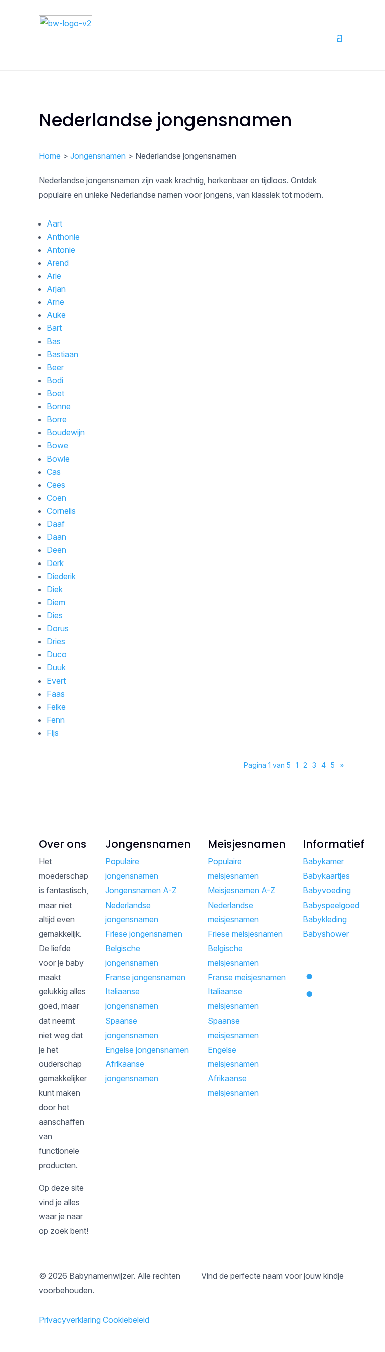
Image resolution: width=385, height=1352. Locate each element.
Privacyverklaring (70, 1320)
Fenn (56, 720)
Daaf (56, 524)
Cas (54, 472)
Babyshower (326, 934)
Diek (55, 589)
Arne (55, 302)
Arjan (56, 289)
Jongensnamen (98, 156)
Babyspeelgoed (331, 905)
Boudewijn (66, 432)
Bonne (59, 406)
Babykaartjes (326, 876)
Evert (56, 680)
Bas (54, 341)
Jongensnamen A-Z (141, 890)
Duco (57, 654)
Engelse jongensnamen (147, 1050)
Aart (54, 223)
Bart (54, 328)
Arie (54, 276)
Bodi (55, 380)
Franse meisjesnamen (247, 977)
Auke (56, 315)
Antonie (61, 250)
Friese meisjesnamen (245, 934)
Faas (56, 694)
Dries (56, 641)
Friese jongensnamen (143, 934)
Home (50, 156)
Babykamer (323, 861)
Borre (57, 419)
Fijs (53, 733)
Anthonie (63, 237)
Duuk (56, 667)
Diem (56, 602)
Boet (55, 393)
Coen (56, 498)
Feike (56, 707)
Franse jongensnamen (145, 977)
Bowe (57, 445)
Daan (56, 537)
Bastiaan (62, 354)
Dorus (58, 628)
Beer (55, 367)
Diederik (61, 576)
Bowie (58, 459)
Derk (55, 563)
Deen (56, 550)
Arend (58, 263)
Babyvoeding (327, 890)
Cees (56, 485)
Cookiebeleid (126, 1320)
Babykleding (325, 919)
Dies (55, 615)
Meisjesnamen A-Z (241, 890)
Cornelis (61, 511)
